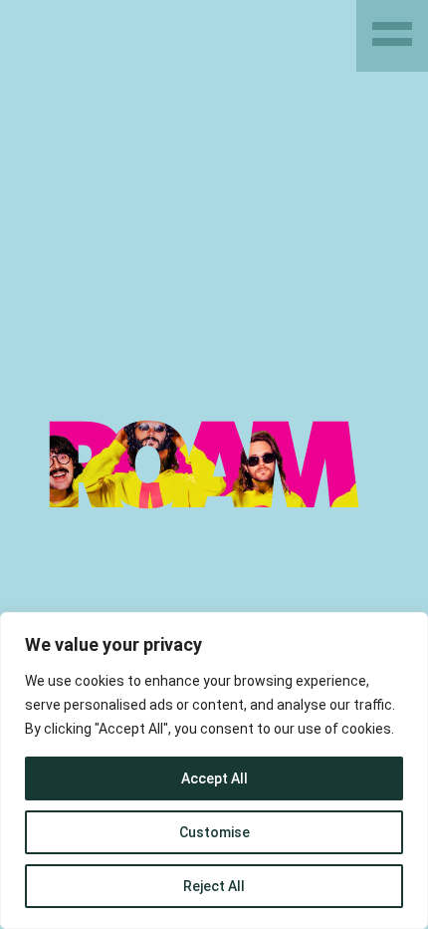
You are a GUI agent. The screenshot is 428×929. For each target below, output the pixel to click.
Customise (214, 832)
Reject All (214, 886)
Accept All (214, 778)
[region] (214, 770)
